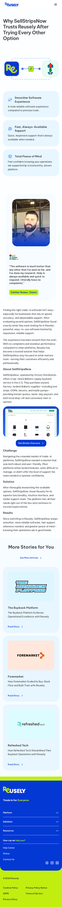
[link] (15, 625)
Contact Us (8, 859)
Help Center (9, 847)
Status (6, 853)
